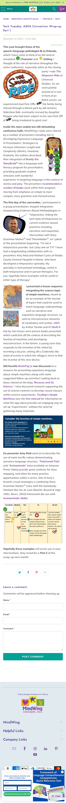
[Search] (54, 9)
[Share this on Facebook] (28, 572)
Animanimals (17, 465)
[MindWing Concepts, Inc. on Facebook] (24, 749)
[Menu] (1, 9)
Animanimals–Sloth (15, 498)
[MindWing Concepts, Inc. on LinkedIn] (45, 749)
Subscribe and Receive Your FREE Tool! (17, 794)
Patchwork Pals (49, 461)
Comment (9, 628)
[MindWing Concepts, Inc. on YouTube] (35, 755)
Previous (47, 19)
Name (7, 600)
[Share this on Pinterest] (36, 572)
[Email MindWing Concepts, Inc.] (14, 749)
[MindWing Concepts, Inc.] (33, 9)
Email (6, 614)
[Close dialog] (62, 772)
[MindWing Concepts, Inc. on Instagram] (35, 749)
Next (58, 19)
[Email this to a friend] (45, 572)
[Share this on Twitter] (19, 572)
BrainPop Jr (25, 366)
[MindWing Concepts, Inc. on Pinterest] (56, 749)
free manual (33, 398)
